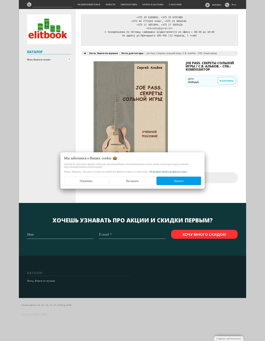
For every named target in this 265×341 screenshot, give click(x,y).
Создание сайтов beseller (228, 338)
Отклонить (86, 181)
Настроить (132, 181)
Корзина (216, 4)
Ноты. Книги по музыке (38, 59)
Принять (179, 181)
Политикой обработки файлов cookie (168, 171)
